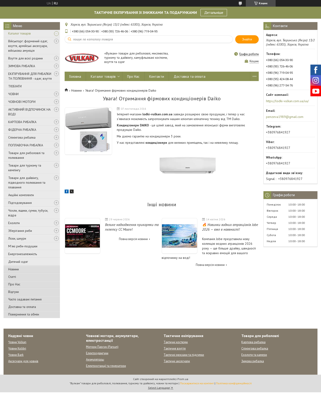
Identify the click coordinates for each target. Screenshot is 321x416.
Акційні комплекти (21, 195)
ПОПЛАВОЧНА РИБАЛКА (25, 145)
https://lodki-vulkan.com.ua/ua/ (287, 101)
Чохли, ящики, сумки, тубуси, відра (28, 212)
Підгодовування (20, 203)
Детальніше (213, 12)
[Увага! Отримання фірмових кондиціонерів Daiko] (88, 131)
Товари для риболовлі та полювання (26, 155)
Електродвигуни (97, 353)
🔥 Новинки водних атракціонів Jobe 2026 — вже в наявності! (230, 227)
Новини (13, 269)
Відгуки (13, 292)
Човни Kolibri (17, 348)
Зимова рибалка (252, 361)
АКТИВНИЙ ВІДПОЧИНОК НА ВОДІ (29, 111)
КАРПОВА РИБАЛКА (22, 122)
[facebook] (67, 192)
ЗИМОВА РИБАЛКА (21, 66)
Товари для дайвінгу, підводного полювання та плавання (26, 182)
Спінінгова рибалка (21, 137)
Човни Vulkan (17, 342)
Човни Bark (15, 355)
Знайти (247, 39)
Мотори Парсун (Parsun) (102, 347)
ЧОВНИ (13, 94)
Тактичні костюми (176, 342)
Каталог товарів (19, 33)
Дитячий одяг (18, 262)
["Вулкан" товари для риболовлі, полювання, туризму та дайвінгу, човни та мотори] (82, 58)
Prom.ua (182, 379)
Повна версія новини (133, 239)
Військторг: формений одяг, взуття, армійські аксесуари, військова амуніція (28, 46)
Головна (75, 76)
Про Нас (14, 284)
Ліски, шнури (17, 238)
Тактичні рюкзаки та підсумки (184, 355)
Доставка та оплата (22, 307)
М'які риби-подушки (22, 246)
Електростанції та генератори (106, 366)
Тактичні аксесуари (177, 361)
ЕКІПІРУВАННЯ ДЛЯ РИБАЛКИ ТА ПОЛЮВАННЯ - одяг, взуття (30, 76)
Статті (12, 277)
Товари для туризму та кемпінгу (24, 167)
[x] (72, 192)
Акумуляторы (95, 360)
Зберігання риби (20, 231)
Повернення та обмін (23, 314)
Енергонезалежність (22, 254)
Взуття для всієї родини (25, 58)
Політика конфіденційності (234, 383)
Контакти (156, 76)
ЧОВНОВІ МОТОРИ (21, 102)
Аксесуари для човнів (23, 361)
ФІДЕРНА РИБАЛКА (22, 130)
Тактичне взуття (175, 348)
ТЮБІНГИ (15, 86)
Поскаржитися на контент (197, 383)
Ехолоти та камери (254, 355)
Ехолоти (14, 223)
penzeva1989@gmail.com (284, 117)
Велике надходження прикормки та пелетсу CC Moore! (132, 227)
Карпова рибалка (253, 342)
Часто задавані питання (25, 299)
